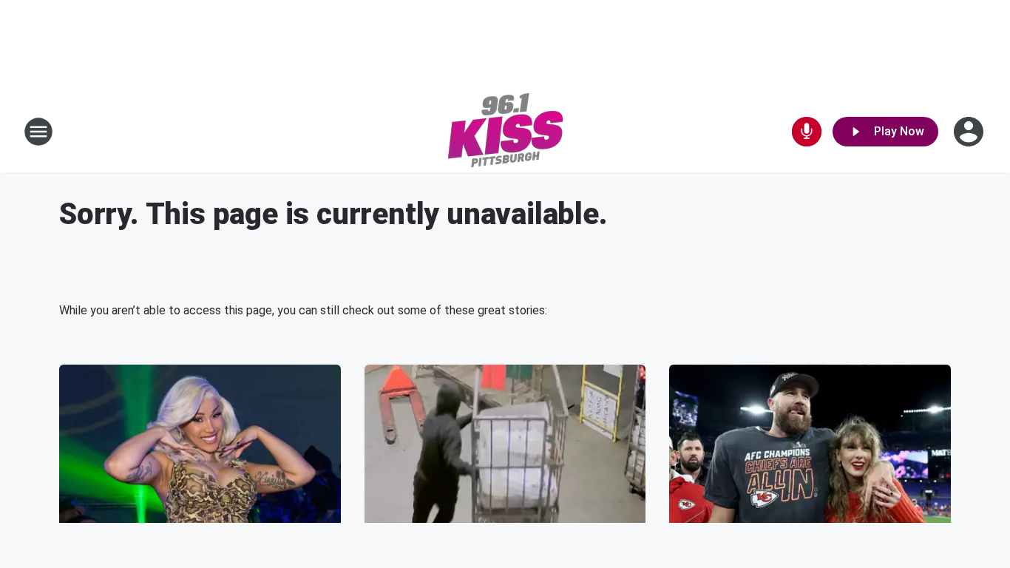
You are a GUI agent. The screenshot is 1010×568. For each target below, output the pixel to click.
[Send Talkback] (806, 131)
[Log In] (970, 131)
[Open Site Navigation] (38, 131)
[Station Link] (505, 131)
